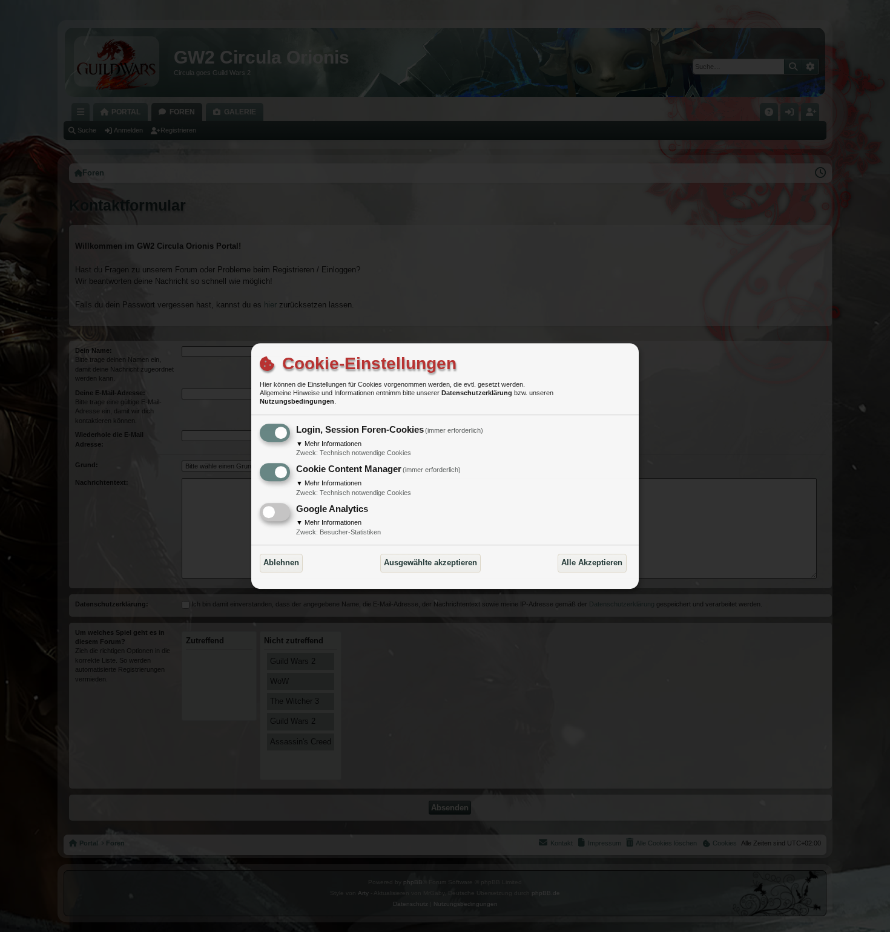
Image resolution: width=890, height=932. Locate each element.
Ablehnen (281, 562)
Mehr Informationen (328, 443)
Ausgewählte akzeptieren (430, 562)
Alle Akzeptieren (591, 562)
